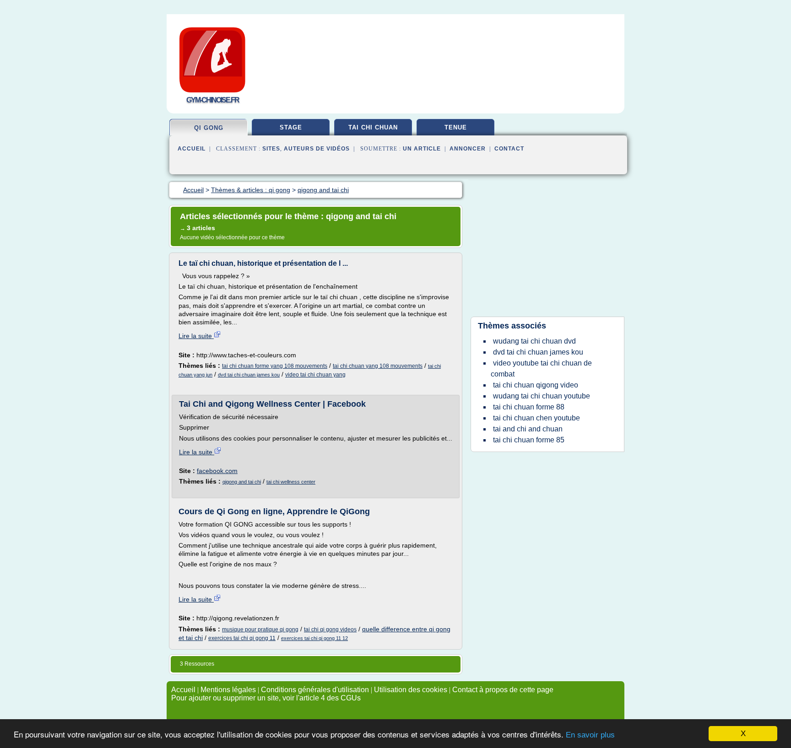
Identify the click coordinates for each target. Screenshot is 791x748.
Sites (271, 148)
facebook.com (217, 470)
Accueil (192, 148)
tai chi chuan (373, 127)
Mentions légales (228, 690)
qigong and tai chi (241, 481)
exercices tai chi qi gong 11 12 (314, 638)
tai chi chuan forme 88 (528, 407)
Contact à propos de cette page (502, 690)
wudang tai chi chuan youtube (541, 396)
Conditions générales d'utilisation (315, 690)
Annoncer (468, 148)
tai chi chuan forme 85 (528, 440)
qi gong (208, 127)
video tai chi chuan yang (315, 374)
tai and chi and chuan (528, 429)
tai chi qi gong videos (330, 629)
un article (422, 148)
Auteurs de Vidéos (317, 148)
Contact (509, 148)
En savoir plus (590, 735)
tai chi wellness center (290, 481)
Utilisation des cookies (410, 690)
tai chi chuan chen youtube (536, 418)
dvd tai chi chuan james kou (249, 374)
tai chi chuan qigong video (535, 385)
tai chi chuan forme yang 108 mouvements (274, 366)
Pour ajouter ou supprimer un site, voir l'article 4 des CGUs (266, 698)
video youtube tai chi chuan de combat (541, 368)
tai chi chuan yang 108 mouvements (378, 366)
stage (291, 127)
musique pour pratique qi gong (260, 629)
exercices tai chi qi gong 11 (242, 638)
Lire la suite (196, 335)
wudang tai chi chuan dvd (534, 341)
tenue (455, 127)
